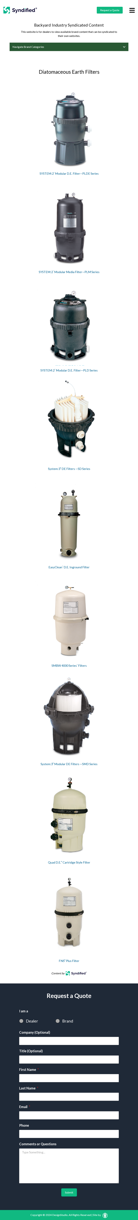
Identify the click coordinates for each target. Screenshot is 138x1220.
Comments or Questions (37, 1144)
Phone (24, 1125)
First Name (29, 1069)
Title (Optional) (31, 1051)
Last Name (28, 1088)
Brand (67, 1020)
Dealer (32, 1020)
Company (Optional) (34, 1032)
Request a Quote (109, 10)
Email (24, 1107)
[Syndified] (20, 10)
